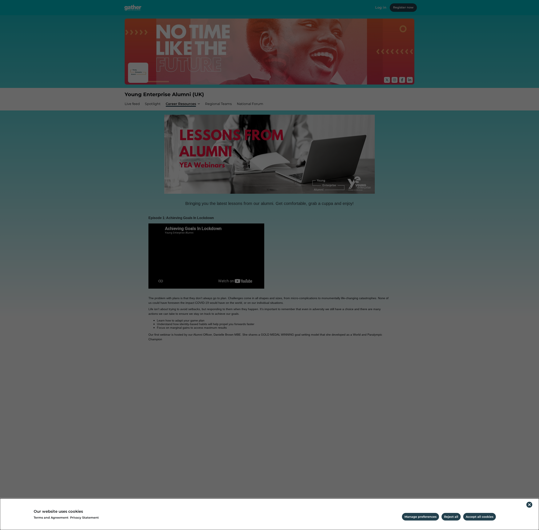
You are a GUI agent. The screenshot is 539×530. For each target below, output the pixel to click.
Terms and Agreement (51, 517)
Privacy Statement (84, 517)
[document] (269, 514)
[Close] (529, 505)
